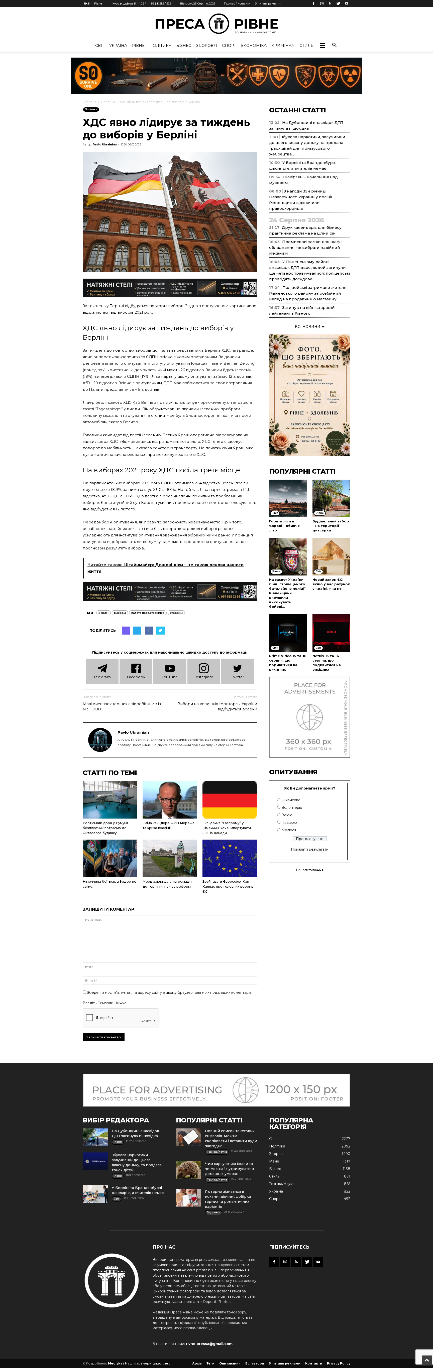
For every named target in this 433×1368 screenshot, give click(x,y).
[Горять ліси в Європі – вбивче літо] (288, 498)
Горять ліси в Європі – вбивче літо (284, 525)
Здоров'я (206, 45)
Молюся (288, 830)
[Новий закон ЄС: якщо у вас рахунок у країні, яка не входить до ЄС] (331, 556)
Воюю (286, 815)
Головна (89, 102)
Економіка (254, 45)
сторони (176, 613)
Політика (160, 45)
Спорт (229, 45)
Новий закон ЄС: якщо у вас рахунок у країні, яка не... (331, 584)
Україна (118, 45)
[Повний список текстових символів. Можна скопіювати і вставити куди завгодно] (188, 1137)
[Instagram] (322, 3)
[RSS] (330, 3)
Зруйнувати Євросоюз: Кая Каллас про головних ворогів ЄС (227, 886)
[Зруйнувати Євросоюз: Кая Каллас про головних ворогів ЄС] (229, 858)
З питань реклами (268, 3)
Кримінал (283, 45)
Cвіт (99, 45)
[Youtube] (346, 3)
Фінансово (290, 800)
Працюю (289, 822)
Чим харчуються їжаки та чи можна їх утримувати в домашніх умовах (229, 1168)
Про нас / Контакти (237, 3)
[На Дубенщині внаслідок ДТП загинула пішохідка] (95, 1137)
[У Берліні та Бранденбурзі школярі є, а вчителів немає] (95, 1194)
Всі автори (254, 1363)
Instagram (203, 677)
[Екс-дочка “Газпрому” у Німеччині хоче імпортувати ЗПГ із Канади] (229, 800)
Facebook (136, 677)
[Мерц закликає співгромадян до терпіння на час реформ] (170, 858)
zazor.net (161, 1363)
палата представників (147, 613)
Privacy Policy (338, 1363)
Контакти (313, 1363)
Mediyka (115, 1363)
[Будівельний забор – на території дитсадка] (331, 498)
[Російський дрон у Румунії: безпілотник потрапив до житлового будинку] (110, 800)
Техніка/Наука (281, 1184)
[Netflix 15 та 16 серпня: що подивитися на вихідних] (331, 633)
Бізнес (183, 45)
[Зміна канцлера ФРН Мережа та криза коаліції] (170, 800)
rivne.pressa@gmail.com (209, 1343)
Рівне (138, 45)
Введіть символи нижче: (105, 1003)
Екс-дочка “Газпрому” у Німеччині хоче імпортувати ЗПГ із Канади (226, 828)
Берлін (103, 613)
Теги (210, 1363)
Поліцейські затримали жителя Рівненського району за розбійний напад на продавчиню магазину (308, 293)
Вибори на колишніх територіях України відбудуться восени (217, 706)
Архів (197, 1363)
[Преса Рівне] (216, 23)
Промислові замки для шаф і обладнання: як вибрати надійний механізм (305, 247)
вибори (120, 613)
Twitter (237, 677)
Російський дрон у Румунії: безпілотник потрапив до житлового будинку (106, 828)
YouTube (170, 677)
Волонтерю (291, 807)
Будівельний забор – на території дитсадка (330, 525)
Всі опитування (309, 870)
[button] (322, 46)
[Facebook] (313, 3)
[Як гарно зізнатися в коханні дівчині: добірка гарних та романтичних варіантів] (188, 1198)
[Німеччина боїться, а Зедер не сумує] (110, 858)
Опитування (230, 1363)
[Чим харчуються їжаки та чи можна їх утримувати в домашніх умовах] (188, 1170)
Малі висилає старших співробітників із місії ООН (122, 706)
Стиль (306, 45)
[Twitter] (338, 3)
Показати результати (310, 849)
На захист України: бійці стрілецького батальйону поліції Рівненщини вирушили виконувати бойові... (287, 593)
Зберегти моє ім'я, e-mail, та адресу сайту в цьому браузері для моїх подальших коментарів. (169, 992)
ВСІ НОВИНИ (308, 326)
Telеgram (102, 677)
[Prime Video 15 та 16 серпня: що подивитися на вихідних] (288, 633)
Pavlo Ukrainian (105, 144)
